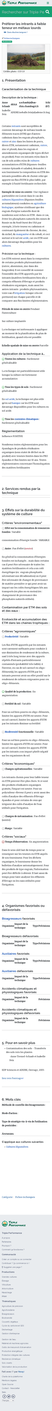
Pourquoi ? (6, 1246)
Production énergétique (12, 1351)
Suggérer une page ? (12, 1267)
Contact (5, 1388)
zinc (14, 141)
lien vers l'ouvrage (12, 1078)
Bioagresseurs (12, 918)
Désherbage (7, 1330)
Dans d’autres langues (16, 32)
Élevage (5, 1281)
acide (26, 238)
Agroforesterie (8, 1310)
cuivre (5, 141)
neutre (28, 548)
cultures (34, 160)
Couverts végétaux (10, 1322)
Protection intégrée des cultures (16, 1355)
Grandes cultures (9, 1277)
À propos (6, 1238)
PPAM (4, 1296)
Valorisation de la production (14, 1367)
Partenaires (6, 1242)
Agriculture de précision (12, 1306)
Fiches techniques (12, 38)
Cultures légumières (17, 1146)
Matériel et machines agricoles (15, 1343)
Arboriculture (7, 1289)
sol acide (10, 399)
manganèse (22, 234)
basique (16, 403)
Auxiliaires (9, 953)
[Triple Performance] (19, 3)
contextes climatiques (26, 419)
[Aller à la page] (47, 12)
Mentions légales (9, 1380)
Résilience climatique (11, 1359)
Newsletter (15, 1388)
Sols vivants (7, 1363)
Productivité (11, 636)
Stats (4, 1392)
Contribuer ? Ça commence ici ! (15, 1263)
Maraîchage (7, 1293)
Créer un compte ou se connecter (17, 1259)
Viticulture (6, 1285)
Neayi (21, 1372)
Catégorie (7, 1197)
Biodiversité (7, 41)
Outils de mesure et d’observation (16, 1347)
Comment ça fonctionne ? (13, 1250)
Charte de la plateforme (12, 1377)
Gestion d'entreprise (11, 1334)
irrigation (19, 293)
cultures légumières (13, 199)
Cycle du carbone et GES (13, 1326)
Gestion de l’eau (9, 1339)
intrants (16, 126)
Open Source (7, 1384)
